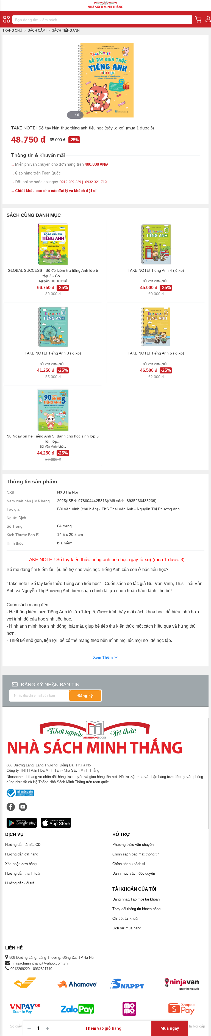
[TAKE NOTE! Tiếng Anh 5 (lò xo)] (156, 326)
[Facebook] (11, 804)
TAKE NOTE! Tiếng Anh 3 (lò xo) (53, 353)
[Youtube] (22, 804)
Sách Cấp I (37, 30)
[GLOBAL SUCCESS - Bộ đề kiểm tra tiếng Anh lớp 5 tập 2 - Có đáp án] (53, 244)
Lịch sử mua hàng (126, 928)
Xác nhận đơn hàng (21, 864)
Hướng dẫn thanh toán (23, 873)
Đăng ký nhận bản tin (50, 684)
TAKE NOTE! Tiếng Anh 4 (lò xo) (156, 270)
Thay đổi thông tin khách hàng (136, 909)
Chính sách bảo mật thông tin (135, 854)
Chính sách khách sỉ (128, 864)
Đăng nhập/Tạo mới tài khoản (136, 899)
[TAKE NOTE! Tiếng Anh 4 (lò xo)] (156, 244)
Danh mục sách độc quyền (133, 873)
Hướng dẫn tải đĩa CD (22, 845)
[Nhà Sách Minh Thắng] (105, 2)
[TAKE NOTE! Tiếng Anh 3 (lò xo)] (53, 326)
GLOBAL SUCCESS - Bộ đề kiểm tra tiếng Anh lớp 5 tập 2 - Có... (53, 273)
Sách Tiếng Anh (66, 30)
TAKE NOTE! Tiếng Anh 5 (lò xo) (156, 353)
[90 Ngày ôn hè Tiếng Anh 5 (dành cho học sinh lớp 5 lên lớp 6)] (53, 409)
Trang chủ (12, 30)
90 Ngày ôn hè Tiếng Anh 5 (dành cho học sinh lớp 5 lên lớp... (53, 439)
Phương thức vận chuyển (133, 845)
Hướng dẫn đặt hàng (21, 854)
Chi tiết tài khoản (125, 918)
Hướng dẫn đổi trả (19, 883)
